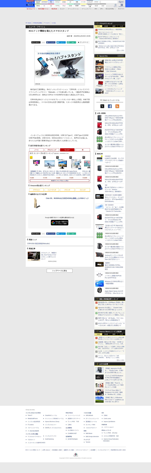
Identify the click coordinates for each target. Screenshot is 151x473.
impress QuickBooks (109, 421)
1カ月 (121, 26)
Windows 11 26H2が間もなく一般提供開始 (110, 29)
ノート (36, 150)
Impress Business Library (52, 421)
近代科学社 (69, 436)
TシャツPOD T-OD (73, 421)
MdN (85, 431)
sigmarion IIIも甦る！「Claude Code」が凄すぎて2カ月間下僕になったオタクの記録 (110, 309)
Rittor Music (69, 413)
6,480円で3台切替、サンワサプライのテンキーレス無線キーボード (114, 160)
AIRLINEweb (89, 415)
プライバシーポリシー (82, 450)
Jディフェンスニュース (92, 418)
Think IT (30, 415)
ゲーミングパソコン (73, 9)
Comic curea (107, 418)
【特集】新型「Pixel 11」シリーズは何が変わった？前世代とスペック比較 (114, 385)
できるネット (31, 439)
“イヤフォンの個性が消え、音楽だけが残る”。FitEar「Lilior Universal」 (114, 69)
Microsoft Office (110, 9)
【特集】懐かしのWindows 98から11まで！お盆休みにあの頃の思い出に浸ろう (114, 399)
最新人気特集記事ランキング (108, 299)
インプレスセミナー (50, 424)
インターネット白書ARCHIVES (36, 442)
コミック (83, 190)
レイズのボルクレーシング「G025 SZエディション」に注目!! (114, 91)
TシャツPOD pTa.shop (110, 433)
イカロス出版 (87, 413)
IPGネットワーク (106, 430)
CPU (101, 9)
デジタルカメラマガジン (34, 436)
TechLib (88, 442)
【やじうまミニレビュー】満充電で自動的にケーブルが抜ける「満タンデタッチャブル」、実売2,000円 (111, 34)
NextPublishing (49, 439)
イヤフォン (36, 190)
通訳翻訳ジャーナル (91, 421)
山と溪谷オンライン (73, 430)
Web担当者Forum (33, 418)
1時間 (98, 26)
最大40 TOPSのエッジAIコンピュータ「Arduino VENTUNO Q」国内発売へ (114, 189)
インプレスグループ (103, 450)
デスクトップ (52, 150)
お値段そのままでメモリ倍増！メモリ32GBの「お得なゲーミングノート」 (114, 84)
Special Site (103, 56)
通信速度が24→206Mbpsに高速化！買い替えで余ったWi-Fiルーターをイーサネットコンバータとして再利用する (111, 304)
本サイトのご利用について (32, 450)
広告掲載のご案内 (57, 450)
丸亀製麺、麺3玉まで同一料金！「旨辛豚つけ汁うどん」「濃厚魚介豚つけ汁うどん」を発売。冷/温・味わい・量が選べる (111, 343)
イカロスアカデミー (91, 427)
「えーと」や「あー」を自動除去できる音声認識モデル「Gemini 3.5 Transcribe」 (114, 209)
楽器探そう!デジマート (74, 418)
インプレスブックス (50, 436)
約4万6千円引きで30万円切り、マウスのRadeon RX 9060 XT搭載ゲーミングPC (114, 132)
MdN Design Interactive (92, 436)
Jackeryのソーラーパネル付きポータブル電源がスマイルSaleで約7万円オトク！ (114, 257)
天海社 (105, 415)
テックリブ (87, 439)
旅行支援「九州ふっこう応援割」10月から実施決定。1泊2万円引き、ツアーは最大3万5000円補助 (111, 348)
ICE (103, 413)
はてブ (62, 42)
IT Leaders (31, 424)
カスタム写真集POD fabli (111, 436)
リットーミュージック (74, 415)
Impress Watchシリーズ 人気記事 (110, 331)
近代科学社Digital (73, 439)
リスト (43, 42)
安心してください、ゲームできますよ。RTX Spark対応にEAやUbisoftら (114, 199)
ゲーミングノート (87, 9)
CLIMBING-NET (72, 433)
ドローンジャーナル (33, 427)
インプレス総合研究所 (34, 421)
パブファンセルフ (109, 427)
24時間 (106, 26)
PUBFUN (104, 424)
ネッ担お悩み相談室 (33, 431)
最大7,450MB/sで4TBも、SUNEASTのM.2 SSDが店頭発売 (114, 267)
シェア (52, 42)
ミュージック (52, 190)
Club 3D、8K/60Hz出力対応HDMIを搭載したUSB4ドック (67, 198)
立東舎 (69, 424)
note (73, 42)
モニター (62, 9)
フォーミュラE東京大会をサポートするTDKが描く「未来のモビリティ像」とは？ (114, 76)
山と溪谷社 (69, 427)
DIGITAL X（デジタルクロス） (53, 427)
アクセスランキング (105, 23)
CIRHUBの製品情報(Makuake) (38, 243)
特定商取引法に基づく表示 (118, 450)
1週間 (113, 26)
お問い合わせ (46, 450)
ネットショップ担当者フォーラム (54, 418)
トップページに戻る (59, 271)
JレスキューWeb (90, 424)
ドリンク (67, 190)
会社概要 (92, 450)
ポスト (37, 42)
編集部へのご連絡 (69, 450)
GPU (96, 9)
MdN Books (89, 433)
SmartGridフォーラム (51, 415)
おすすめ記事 (103, 364)
